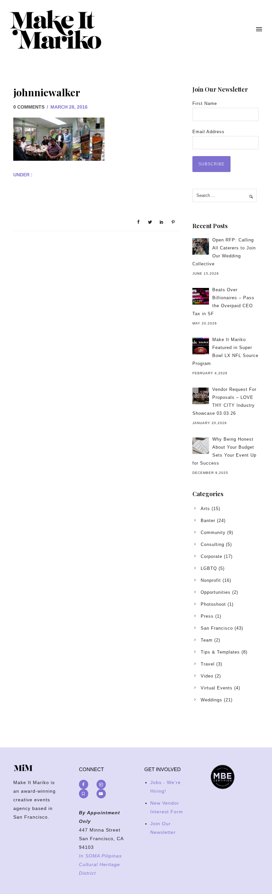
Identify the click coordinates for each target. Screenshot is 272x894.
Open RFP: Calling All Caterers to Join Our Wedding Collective (224, 251)
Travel (208, 664)
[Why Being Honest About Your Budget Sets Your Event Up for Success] (200, 445)
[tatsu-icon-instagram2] (103, 784)
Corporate (211, 556)
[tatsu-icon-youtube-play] (101, 793)
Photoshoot (213, 604)
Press (207, 616)
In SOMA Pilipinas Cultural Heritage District (100, 864)
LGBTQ (209, 568)
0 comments (28, 107)
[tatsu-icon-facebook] (85, 784)
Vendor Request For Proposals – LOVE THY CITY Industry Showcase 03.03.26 (224, 401)
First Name (204, 103)
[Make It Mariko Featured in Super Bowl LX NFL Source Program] (200, 346)
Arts (205, 508)
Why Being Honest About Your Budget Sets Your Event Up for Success (224, 451)
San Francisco (217, 628)
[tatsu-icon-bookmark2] (85, 793)
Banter (208, 520)
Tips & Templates (220, 652)
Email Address (208, 131)
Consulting (212, 544)
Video (207, 675)
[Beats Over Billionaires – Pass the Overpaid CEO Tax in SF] (200, 296)
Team (207, 640)
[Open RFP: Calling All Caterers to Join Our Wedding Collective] (200, 246)
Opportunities (216, 592)
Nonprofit (211, 580)
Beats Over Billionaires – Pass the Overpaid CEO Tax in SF (223, 301)
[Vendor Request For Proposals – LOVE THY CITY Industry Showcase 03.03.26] (200, 396)
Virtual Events (217, 687)
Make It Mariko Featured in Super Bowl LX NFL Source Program (225, 351)
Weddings (211, 699)
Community (213, 532)
